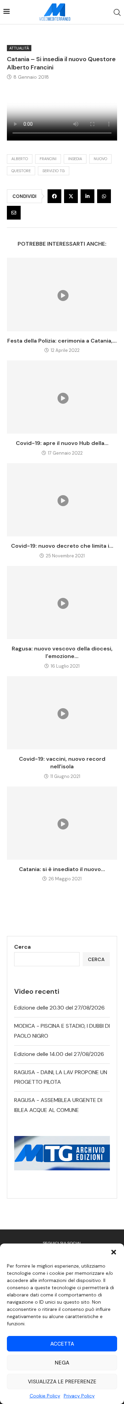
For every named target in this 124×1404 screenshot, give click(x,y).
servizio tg (53, 170)
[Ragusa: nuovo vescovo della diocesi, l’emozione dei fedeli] (62, 602)
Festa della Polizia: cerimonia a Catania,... (62, 340)
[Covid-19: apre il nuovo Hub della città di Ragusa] (62, 397)
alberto (19, 158)
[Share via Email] (14, 213)
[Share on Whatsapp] (104, 196)
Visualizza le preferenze (62, 1381)
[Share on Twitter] (71, 196)
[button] (113, 1252)
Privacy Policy (79, 1396)
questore (21, 170)
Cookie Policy (45, 1396)
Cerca (22, 946)
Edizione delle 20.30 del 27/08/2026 (59, 1007)
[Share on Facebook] (54, 196)
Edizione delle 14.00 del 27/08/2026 (59, 1054)
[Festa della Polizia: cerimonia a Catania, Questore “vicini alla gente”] (62, 294)
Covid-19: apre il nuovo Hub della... (62, 443)
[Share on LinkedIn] (87, 196)
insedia (75, 158)
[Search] (117, 12)
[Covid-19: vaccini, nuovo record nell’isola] (62, 712)
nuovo (100, 158)
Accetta (62, 1343)
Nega (62, 1362)
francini (48, 158)
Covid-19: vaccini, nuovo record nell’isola (62, 762)
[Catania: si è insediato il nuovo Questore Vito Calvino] (62, 823)
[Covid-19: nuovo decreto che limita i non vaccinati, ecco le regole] (62, 499)
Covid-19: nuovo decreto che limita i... (62, 545)
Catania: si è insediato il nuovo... (62, 869)
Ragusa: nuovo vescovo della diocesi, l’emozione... (62, 652)
